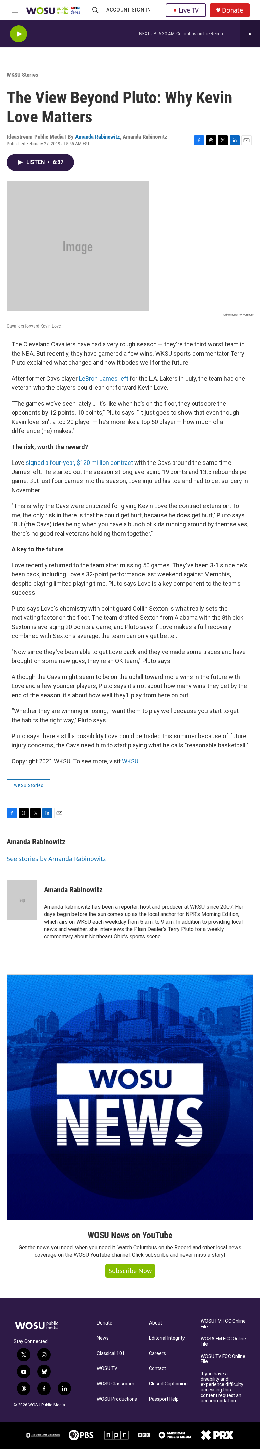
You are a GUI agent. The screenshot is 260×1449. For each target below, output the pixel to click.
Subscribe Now (130, 1271)
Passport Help (164, 1399)
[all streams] (250, 33)
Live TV (189, 10)
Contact (157, 1368)
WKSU (130, 761)
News (103, 1338)
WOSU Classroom (115, 1383)
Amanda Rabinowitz (97, 136)
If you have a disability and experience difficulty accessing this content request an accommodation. (222, 1387)
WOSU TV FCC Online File (223, 1359)
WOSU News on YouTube (130, 1235)
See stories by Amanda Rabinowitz (56, 859)
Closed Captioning (168, 1383)
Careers (157, 1353)
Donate (232, 10)
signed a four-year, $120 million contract (79, 462)
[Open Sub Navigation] (156, 10)
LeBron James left (103, 378)
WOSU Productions (117, 1399)
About (155, 1323)
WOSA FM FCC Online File (223, 1341)
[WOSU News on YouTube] (130, 1097)
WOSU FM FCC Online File (223, 1324)
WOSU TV (107, 1368)
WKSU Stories (22, 74)
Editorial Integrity (167, 1338)
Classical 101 (111, 1353)
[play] (18, 34)
